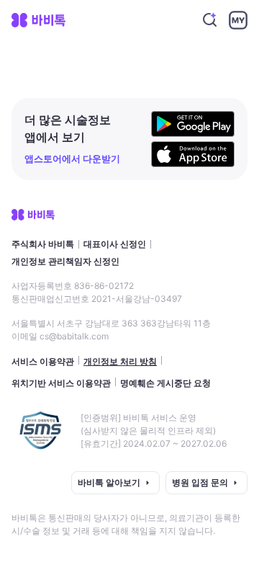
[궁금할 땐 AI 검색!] (210, 20)
